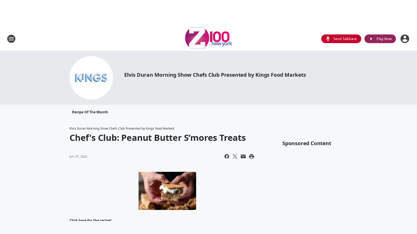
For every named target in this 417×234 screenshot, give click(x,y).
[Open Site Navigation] (11, 38)
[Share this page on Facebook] (227, 156)
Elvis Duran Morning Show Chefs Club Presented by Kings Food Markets (215, 74)
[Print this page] (251, 156)
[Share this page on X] (235, 156)
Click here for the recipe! (90, 220)
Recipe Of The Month (90, 112)
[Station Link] (208, 38)
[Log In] (405, 38)
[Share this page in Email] (243, 156)
